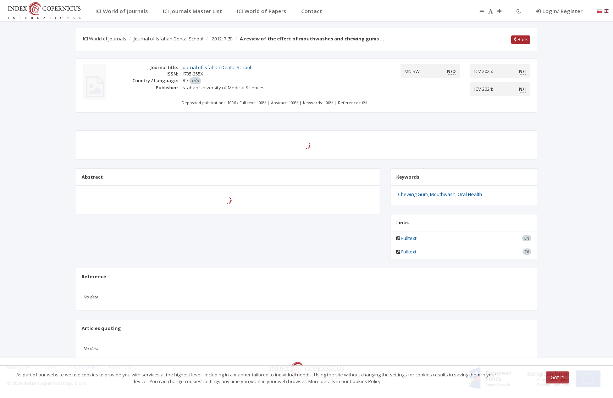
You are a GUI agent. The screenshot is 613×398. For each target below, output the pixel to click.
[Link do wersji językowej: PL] (600, 10)
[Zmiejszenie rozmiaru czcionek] (478, 11)
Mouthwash (442, 194)
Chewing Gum (413, 194)
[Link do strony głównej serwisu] (44, 10)
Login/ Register (562, 11)
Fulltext (408, 238)
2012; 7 (222, 38)
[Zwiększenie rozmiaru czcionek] (503, 11)
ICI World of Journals (104, 38)
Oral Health (470, 194)
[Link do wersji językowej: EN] (606, 10)
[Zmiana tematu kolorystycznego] (519, 11)
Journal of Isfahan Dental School (168, 38)
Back (522, 39)
